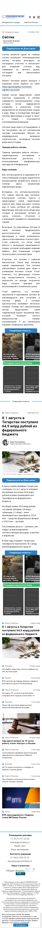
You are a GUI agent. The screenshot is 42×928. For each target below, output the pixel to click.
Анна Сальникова (17, 442)
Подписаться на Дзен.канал (21, 48)
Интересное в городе (12, 32)
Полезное (8, 678)
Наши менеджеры (20, 849)
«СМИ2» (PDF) (32, 911)
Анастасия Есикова (11, 41)
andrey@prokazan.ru (20, 842)
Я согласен (20, 925)
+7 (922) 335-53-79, (20, 857)
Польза (7, 811)
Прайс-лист (20, 846)
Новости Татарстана (11, 413)
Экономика (8, 666)
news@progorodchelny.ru (20, 861)
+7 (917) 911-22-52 (19, 839)
